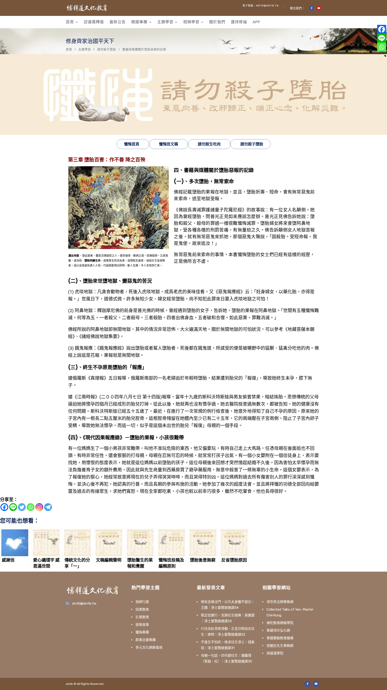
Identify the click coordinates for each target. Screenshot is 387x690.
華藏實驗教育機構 (280, 638)
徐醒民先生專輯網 (280, 646)
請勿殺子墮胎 (106, 49)
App (256, 22)
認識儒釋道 (94, 22)
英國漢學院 (275, 653)
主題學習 (165, 22)
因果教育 (142, 609)
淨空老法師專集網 (280, 602)
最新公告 (118, 22)
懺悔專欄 (142, 632)
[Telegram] (48, 507)
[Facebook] (4, 507)
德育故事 (142, 625)
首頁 (70, 22)
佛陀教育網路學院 (280, 623)
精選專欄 (139, 22)
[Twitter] (22, 507)
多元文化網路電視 (148, 647)
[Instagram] (39, 507)
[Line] (13, 507)
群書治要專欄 (145, 640)
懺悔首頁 (131, 144)
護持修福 (239, 22)
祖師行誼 (142, 602)
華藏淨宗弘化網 (278, 630)
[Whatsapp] (30, 507)
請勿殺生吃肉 (209, 144)
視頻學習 (191, 22)
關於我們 (217, 22)
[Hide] (385, 56)
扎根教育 (142, 617)
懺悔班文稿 (168, 144)
